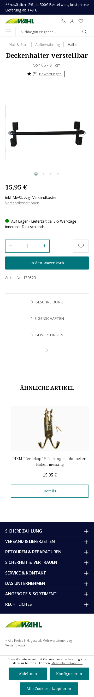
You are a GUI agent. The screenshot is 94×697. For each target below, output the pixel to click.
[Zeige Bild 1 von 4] (36, 174)
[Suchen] (84, 32)
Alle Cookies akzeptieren (48, 688)
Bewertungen (50, 73)
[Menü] (8, 31)
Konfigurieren (69, 673)
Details (50, 490)
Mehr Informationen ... (67, 663)
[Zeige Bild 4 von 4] (58, 174)
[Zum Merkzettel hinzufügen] (81, 246)
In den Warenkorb (47, 262)
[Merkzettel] (80, 20)
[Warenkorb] (87, 20)
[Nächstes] (85, 133)
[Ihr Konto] (71, 20)
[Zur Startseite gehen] (19, 21)
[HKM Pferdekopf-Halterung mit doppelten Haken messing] (50, 428)
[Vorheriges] (9, 133)
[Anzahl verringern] (10, 246)
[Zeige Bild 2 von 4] (43, 174)
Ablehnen (28, 673)
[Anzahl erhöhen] (44, 246)
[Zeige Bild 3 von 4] (51, 174)
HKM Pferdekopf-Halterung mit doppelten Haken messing (49, 461)
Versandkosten (16, 645)
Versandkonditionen (22, 202)
